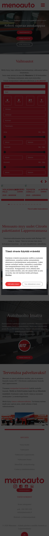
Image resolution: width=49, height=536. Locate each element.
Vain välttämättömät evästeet (32, 284)
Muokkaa (8, 275)
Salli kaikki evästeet (13, 284)
